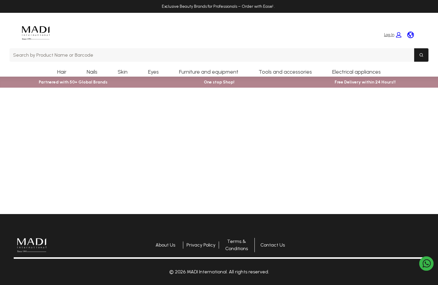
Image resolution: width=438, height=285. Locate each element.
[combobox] (212, 55)
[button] (392, 35)
